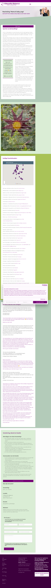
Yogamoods (23, 192)
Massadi (16, 267)
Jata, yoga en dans (21, 194)
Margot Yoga (18, 274)
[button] (42, 574)
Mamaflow (17, 225)
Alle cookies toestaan (40, 302)
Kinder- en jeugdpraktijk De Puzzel (23, 205)
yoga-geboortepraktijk (19, 272)
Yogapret (15, 269)
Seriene (18, 261)
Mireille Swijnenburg (12, 216)
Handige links (21, 572)
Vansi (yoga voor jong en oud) (22, 283)
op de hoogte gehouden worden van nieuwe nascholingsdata (14, 521)
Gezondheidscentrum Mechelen (10, 252)
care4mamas (21, 188)
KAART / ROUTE (21, 562)
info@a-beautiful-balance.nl (24, 563)
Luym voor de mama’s (19, 231)
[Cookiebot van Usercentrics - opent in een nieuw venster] (42, 285)
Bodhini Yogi (17, 263)
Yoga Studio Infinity (23, 233)
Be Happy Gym (20, 190)
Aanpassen (25, 302)
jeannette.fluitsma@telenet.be (9, 246)
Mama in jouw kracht (21, 242)
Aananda (17, 210)
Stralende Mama (25, 197)
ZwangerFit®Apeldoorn (23, 203)
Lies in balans (22, 248)
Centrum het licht (22, 258)
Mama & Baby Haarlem (22, 223)
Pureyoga (19, 256)
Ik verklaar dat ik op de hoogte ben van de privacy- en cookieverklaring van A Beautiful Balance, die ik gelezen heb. (16, 544)
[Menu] (30, 4)
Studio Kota (20, 254)
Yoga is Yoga (18, 214)
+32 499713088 (25, 244)
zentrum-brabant (20, 278)
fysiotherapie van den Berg (25, 212)
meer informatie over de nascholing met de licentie (15, 519)
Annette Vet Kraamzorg (20, 235)
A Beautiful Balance (25, 208)
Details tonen (43, 299)
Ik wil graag (7, 517)
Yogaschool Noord (21, 199)
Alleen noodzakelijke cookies (11, 302)
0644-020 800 (26, 565)
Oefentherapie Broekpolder (26, 227)
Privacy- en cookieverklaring (24, 570)
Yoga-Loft (18, 240)
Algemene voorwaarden (23, 568)
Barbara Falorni (11, 201)
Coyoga (23, 280)
